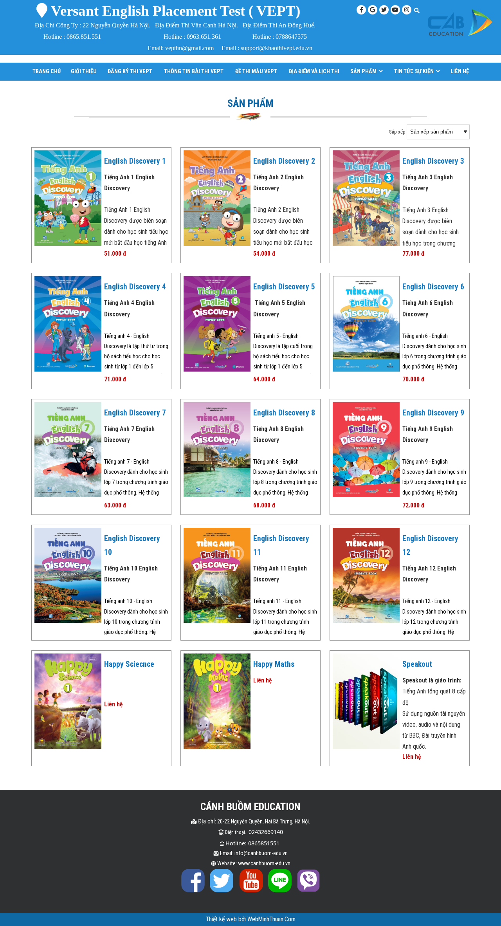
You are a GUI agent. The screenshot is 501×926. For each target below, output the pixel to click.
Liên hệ (460, 71)
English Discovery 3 (433, 161)
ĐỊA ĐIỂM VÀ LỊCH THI (314, 71)
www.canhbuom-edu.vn (264, 863)
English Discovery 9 (433, 412)
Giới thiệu (84, 71)
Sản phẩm (363, 71)
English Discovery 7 (135, 412)
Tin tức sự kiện (414, 71)
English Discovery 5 (284, 286)
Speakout (417, 664)
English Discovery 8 (284, 412)
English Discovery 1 (135, 161)
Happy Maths (273, 664)
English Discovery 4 (135, 286)
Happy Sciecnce (129, 664)
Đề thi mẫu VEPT (256, 71)
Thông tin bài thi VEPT (193, 71)
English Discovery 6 (433, 286)
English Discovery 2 (284, 161)
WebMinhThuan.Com (271, 919)
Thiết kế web (222, 919)
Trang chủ (46, 71)
